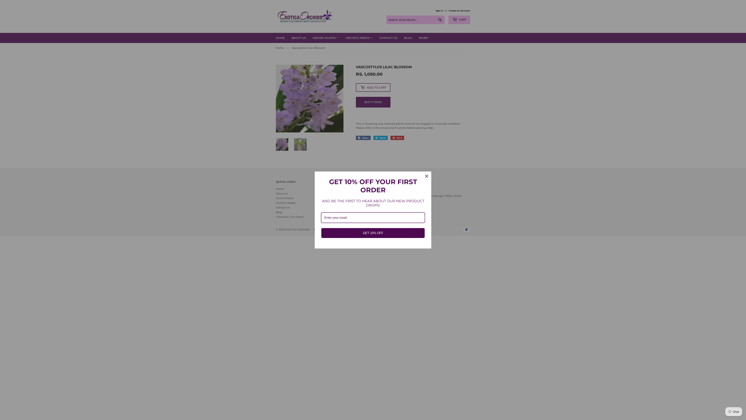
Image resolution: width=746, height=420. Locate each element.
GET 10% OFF (373, 233)
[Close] (426, 176)
